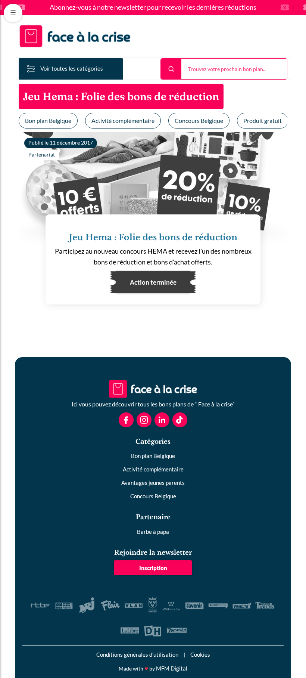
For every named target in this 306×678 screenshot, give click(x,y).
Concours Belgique (199, 120)
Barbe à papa (153, 531)
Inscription (153, 567)
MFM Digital (171, 668)
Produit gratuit (262, 120)
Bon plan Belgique (48, 120)
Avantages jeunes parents (153, 482)
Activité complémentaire (122, 120)
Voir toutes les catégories (71, 68)
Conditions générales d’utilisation (137, 654)
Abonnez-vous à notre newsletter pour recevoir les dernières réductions (153, 7)
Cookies (200, 654)
